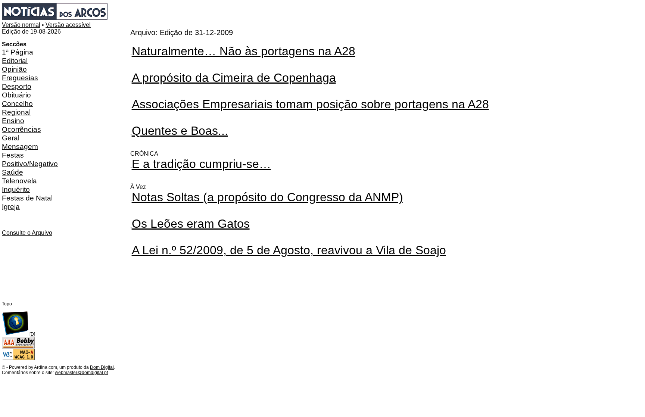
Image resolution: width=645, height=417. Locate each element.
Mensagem (20, 146)
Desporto (16, 86)
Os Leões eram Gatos (191, 223)
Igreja (11, 206)
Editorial (15, 60)
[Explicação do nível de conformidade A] (18, 358)
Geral (10, 138)
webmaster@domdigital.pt (81, 372)
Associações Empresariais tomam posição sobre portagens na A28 (310, 104)
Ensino (13, 120)
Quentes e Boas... (180, 130)
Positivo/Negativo (30, 163)
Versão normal (21, 25)
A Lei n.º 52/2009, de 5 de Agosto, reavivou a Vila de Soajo (289, 250)
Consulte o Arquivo (27, 233)
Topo (7, 303)
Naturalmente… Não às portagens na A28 (243, 51)
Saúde (12, 172)
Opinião (14, 69)
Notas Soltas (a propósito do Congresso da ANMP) (267, 197)
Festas (13, 155)
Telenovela (19, 181)
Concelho (17, 103)
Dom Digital (102, 367)
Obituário (16, 95)
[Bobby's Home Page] (18, 346)
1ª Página (17, 52)
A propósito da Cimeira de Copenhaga (234, 77)
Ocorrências (21, 129)
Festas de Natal (27, 198)
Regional (16, 112)
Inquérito (16, 189)
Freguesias (20, 78)
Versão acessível (68, 25)
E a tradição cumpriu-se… (201, 164)
